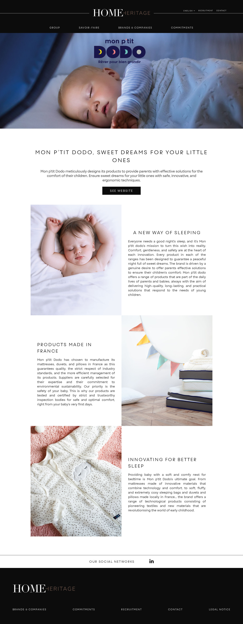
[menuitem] (205, 10)
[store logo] (121, 13)
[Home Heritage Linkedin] (151, 561)
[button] (189, 11)
